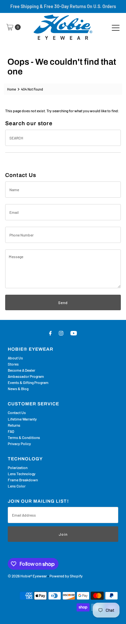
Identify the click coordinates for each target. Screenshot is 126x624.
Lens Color (17, 486)
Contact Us (17, 412)
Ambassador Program (26, 376)
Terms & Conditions (24, 437)
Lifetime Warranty (22, 419)
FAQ (11, 431)
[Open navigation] (115, 27)
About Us (15, 358)
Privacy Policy (19, 443)
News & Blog (18, 388)
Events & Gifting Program (28, 382)
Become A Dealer (21, 370)
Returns (14, 425)
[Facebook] (50, 333)
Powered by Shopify (66, 576)
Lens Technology (22, 473)
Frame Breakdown (23, 479)
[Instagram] (61, 333)
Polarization (17, 467)
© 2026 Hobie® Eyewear (27, 576)
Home (11, 89)
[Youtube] (73, 333)
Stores (13, 364)
